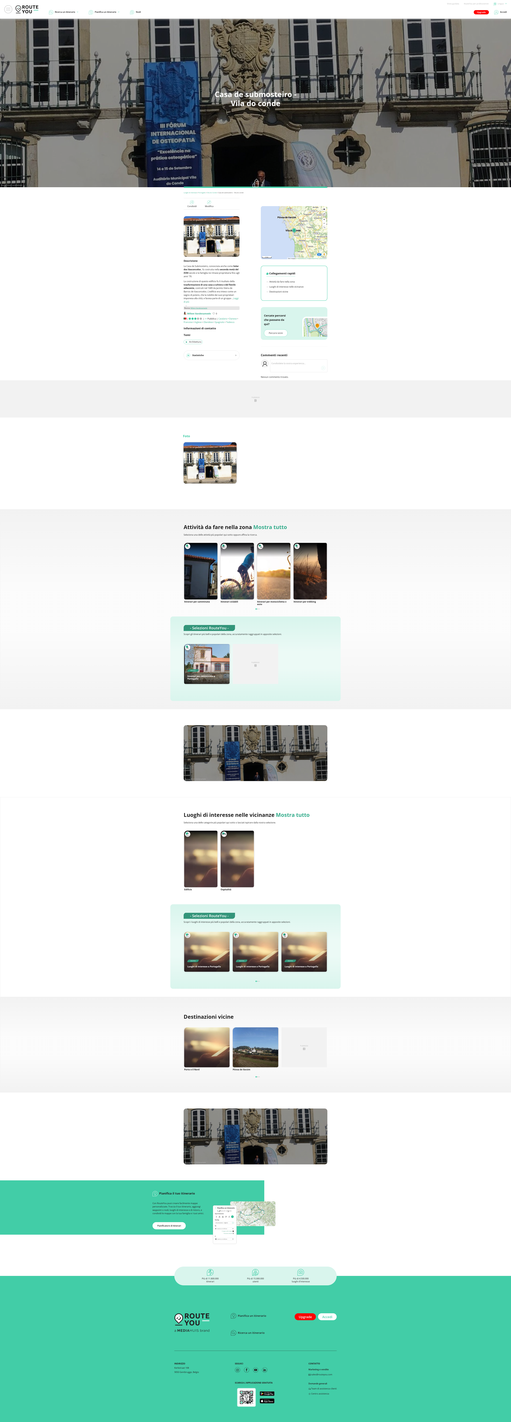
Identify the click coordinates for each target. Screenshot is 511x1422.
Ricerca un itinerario (251, 1333)
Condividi (192, 206)
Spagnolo (219, 322)
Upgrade (481, 12)
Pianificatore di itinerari (169, 1225)
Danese (233, 318)
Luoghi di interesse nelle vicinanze (286, 286)
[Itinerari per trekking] (310, 571)
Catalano (222, 318)
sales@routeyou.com (321, 1374)
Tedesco (230, 322)
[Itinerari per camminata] (200, 571)
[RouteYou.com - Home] (26, 9)
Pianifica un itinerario (252, 1316)
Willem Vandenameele (199, 308)
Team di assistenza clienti (324, 1388)
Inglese (198, 322)
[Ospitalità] (237, 859)
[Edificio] (200, 859)
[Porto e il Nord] (207, 1047)
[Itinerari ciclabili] (237, 571)
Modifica (209, 206)
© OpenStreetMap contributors (317, 258)
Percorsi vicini (276, 333)
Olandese (208, 322)
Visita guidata (453, 3)
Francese (188, 322)
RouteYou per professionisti (476, 3)
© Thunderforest (301, 258)
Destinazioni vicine (278, 291)
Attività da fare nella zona (282, 281)
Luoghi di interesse (190, 193)
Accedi (327, 1317)
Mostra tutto (270, 527)
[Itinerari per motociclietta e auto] (273, 571)
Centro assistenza (320, 1393)
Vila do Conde (212, 193)
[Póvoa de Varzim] (255, 1047)
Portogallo (202, 193)
